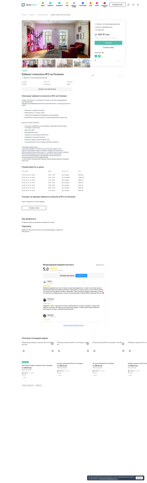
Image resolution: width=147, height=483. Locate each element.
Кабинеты (50, 5)
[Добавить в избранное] (26, 24)
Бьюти (97, 5)
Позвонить (108, 43)
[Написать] (96, 56)
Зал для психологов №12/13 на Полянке (70, 363)
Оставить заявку (108, 47)
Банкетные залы (104, 6)
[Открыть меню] (138, 4)
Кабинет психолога (28, 385)
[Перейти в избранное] (133, 4)
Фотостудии (82, 5)
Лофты (43, 5)
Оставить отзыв (34, 208)
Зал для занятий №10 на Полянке (103, 363)
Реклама (119, 61)
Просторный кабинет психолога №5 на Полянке (37, 365)
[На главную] (29, 4)
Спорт (90, 5)
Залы (67, 5)
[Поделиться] (29, 24)
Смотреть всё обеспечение (47, 89)
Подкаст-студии (74, 6)
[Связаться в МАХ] (128, 4)
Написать (48, 378)
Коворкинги (59, 5)
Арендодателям (117, 4)
